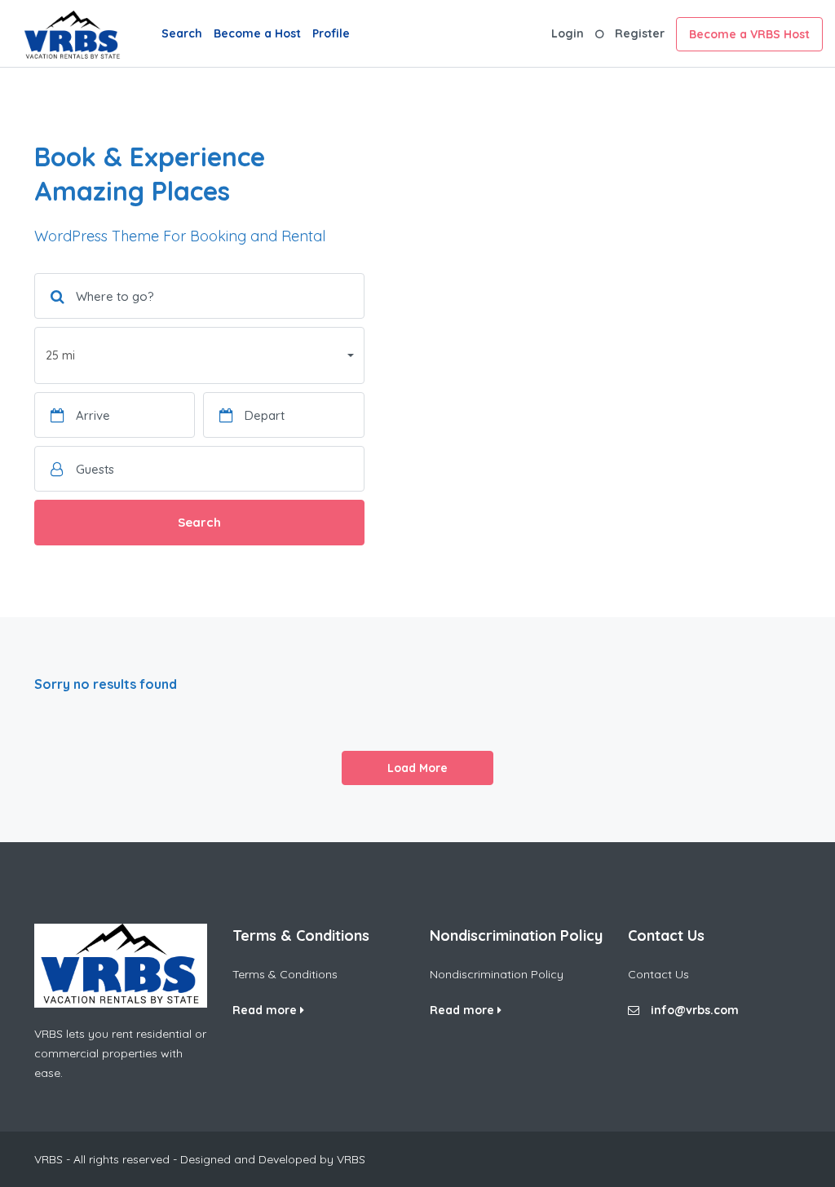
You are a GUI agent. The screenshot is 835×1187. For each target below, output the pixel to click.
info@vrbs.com (695, 1010)
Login (567, 33)
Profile (331, 33)
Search (181, 33)
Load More (417, 768)
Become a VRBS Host (749, 34)
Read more (266, 1010)
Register (640, 33)
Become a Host (257, 33)
